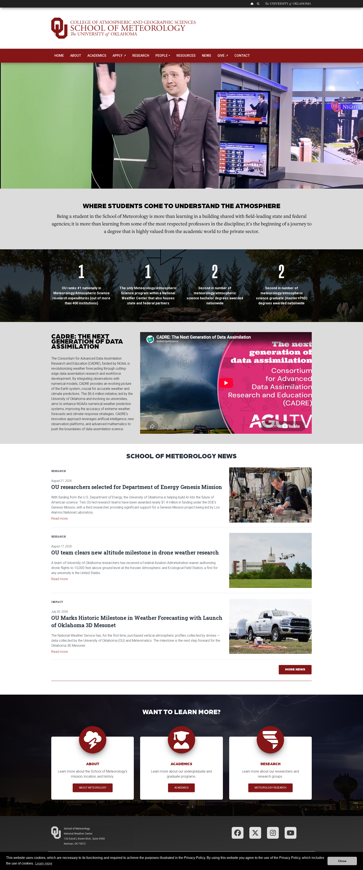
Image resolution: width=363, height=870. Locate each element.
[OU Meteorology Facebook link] (237, 833)
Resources (186, 56)
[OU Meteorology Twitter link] (255, 833)
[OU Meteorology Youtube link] (290, 833)
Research (140, 56)
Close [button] (342, 861)
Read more (59, 518)
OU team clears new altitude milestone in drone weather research (135, 552)
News (206, 56)
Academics (96, 56)
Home (59, 56)
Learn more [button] (43, 863)
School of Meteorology (77, 828)
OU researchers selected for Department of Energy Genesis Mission (136, 487)
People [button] (161, 56)
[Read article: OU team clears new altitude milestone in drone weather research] (270, 560)
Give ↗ (222, 56)
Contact (242, 56)
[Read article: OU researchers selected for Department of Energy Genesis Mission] (270, 494)
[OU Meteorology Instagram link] (272, 833)
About (75, 56)
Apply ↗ (119, 56)
